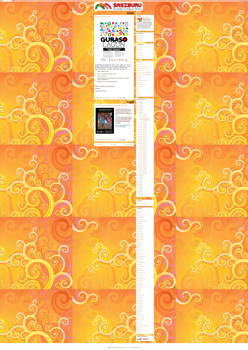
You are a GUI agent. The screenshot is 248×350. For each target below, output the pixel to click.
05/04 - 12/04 (142, 157)
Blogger (131, 347)
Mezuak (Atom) (118, 148)
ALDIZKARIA (139, 217)
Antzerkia (139, 219)
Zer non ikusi (139, 86)
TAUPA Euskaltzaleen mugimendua (144, 74)
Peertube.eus (140, 48)
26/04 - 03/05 (142, 152)
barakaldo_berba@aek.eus (101, 90)
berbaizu (139, 231)
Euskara (138, 258)
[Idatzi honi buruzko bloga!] (121, 97)
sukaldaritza (139, 319)
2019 (139, 175)
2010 (139, 191)
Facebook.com (140, 55)
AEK (138, 213)
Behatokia (139, 78)
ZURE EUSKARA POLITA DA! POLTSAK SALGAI (111, 105)
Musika (138, 305)
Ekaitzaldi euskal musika (142, 80)
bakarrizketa (139, 227)
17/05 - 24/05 (142, 148)
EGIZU (138, 247)
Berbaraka (139, 235)
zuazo (138, 332)
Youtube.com (139, 57)
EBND (138, 245)
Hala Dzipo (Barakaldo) (142, 66)
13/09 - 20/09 (142, 138)
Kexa (138, 291)
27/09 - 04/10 (142, 134)
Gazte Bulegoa (140, 262)
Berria (138, 90)
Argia (138, 88)
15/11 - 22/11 (142, 125)
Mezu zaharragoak (128, 144)
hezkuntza (139, 274)
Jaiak (138, 289)
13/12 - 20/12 (142, 113)
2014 (139, 184)
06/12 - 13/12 (142, 115)
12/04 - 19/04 (142, 155)
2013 (139, 186)
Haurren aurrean (140, 272)
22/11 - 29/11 (142, 124)
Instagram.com (140, 53)
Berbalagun (139, 233)
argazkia (139, 223)
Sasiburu (139, 315)
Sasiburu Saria (140, 35)
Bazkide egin (139, 37)
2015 (139, 182)
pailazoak (139, 307)
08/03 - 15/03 (142, 161)
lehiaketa (139, 297)
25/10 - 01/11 (142, 131)
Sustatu (138, 94)
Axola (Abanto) (140, 70)
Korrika (138, 293)
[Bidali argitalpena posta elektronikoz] (118, 97)
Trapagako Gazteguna (141, 325)
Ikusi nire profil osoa (141, 29)
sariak (138, 313)
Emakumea (139, 250)
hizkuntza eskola (140, 278)
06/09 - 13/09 (142, 139)
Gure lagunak (140, 266)
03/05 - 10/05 (142, 150)
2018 (139, 177)
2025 (139, 103)
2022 (139, 108)
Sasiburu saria (140, 317)
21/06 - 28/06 (142, 143)
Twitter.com (139, 51)
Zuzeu (138, 92)
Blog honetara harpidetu (142, 203)
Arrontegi (139, 225)
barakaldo (139, 229)
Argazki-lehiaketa (140, 221)
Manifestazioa (140, 301)
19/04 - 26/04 (142, 154)
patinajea (139, 309)
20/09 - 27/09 (142, 136)
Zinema (138, 330)
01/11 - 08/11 (142, 129)
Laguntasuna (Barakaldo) (142, 68)
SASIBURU (146, 17)
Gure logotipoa (140, 39)
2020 (139, 112)
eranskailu (139, 254)
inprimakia (139, 284)
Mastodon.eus (140, 46)
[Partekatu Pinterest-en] (124, 97)
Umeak (138, 328)
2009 (139, 193)
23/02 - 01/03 (142, 164)
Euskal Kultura (140, 256)
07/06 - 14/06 (142, 145)
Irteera (138, 286)
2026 (139, 101)
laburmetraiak (140, 295)
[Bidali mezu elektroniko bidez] (120, 97)
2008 (139, 194)
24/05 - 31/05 (142, 146)
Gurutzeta (139, 268)
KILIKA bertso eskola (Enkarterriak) (144, 72)
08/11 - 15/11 (142, 127)
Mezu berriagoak (99, 144)
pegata (138, 311)
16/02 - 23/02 (142, 166)
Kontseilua (139, 76)
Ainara (138, 215)
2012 (139, 187)
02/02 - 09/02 (142, 169)
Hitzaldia (139, 276)
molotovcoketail (126, 347)
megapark (139, 303)
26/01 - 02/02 (142, 171)
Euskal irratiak (140, 82)
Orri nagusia (113, 144)
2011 (139, 189)
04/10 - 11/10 (142, 132)
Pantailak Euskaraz (141, 84)
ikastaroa (139, 282)
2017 (139, 179)
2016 (139, 180)
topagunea (139, 323)
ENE (138, 252)
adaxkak (138, 211)
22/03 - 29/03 (142, 159)
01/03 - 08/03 (142, 162)
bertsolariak (139, 237)
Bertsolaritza (139, 239)
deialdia (138, 243)
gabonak (139, 260)
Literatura (139, 299)
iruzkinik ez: (113, 97)
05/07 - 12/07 (142, 141)
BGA (138, 241)
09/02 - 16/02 (142, 168)
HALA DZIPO (139, 270)
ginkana (138, 264)
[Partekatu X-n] (122, 97)
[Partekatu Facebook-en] (123, 97)
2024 (139, 105)
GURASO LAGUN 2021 (102, 16)
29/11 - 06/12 (142, 122)
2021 (139, 110)
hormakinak (139, 280)
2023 (139, 107)
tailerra (138, 321)
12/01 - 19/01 (142, 173)
